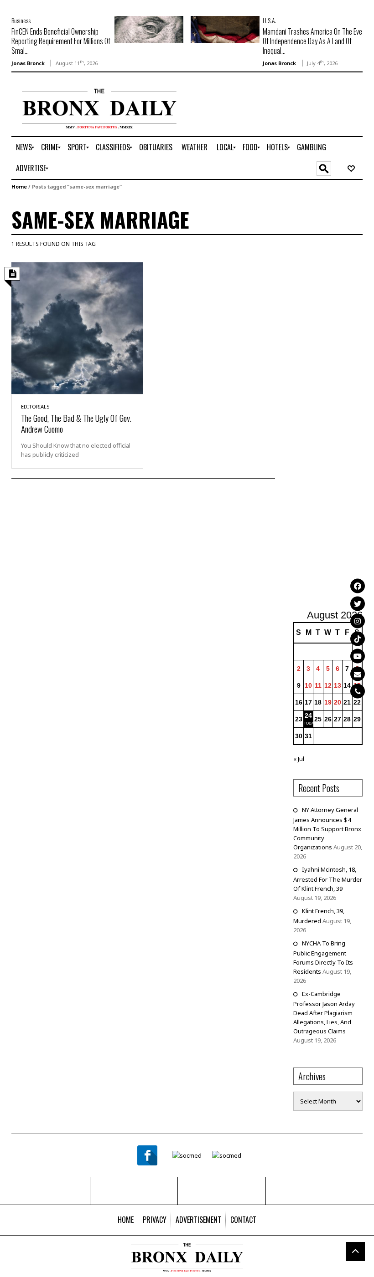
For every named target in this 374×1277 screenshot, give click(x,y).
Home (19, 186)
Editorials (35, 406)
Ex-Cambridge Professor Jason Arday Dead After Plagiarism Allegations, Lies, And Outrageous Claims (324, 1012)
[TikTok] (357, 638)
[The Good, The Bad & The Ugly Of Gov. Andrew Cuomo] (77, 327)
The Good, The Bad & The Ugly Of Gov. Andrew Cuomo (76, 423)
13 (337, 685)
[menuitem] (23, 147)
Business (21, 20)
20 (337, 702)
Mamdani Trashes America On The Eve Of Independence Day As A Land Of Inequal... (312, 41)
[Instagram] (357, 621)
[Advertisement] (333, 430)
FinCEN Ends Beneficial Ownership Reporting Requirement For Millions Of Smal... (60, 41)
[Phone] (357, 691)
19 (328, 702)
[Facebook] (357, 586)
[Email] (357, 673)
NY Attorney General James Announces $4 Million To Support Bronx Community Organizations (327, 828)
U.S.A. (269, 20)
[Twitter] (357, 603)
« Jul (298, 759)
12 (328, 685)
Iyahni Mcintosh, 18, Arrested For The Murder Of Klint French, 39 (327, 879)
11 (318, 685)
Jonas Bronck (28, 63)
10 (308, 685)
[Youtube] (357, 656)
